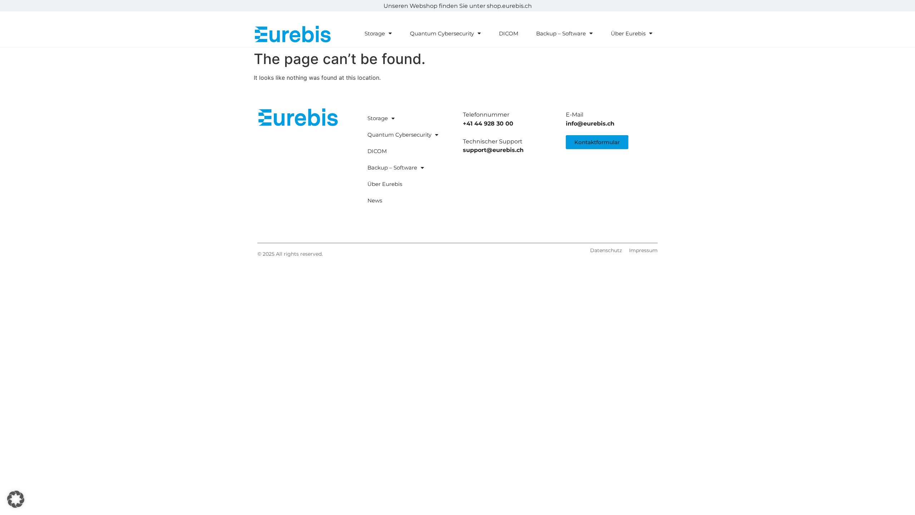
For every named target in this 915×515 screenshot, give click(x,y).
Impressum (643, 250)
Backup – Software (561, 33)
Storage (375, 33)
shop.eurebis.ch (509, 6)
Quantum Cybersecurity (442, 33)
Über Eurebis (628, 33)
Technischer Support (493, 141)
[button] (15, 499)
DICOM (508, 33)
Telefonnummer (486, 114)
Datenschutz (606, 250)
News (374, 200)
